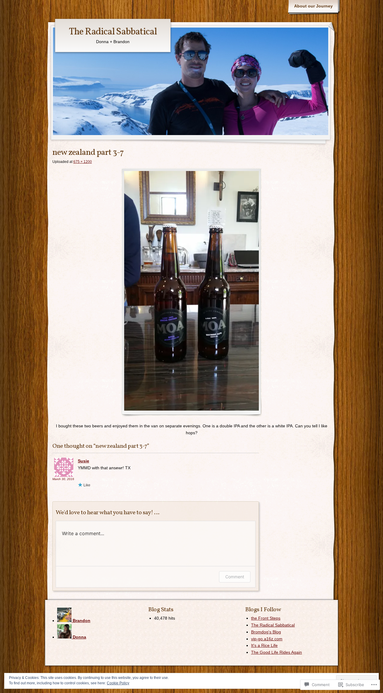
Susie (83, 461)
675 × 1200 (82, 162)
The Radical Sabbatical (113, 32)
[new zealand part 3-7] (191, 292)
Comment (234, 576)
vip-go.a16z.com (266, 638)
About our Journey (313, 6)
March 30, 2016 (63, 479)
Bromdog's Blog (266, 632)
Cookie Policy (118, 683)
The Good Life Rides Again (276, 652)
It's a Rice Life (264, 645)
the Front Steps (265, 618)
